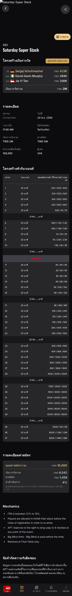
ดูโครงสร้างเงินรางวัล (57, 61)
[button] (65, 9)
